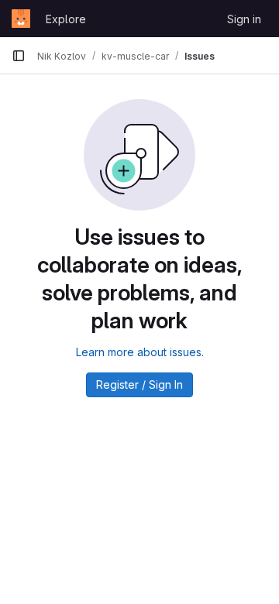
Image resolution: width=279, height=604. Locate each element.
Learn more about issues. (140, 352)
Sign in (244, 19)
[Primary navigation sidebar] (18, 55)
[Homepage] (21, 18)
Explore (66, 19)
